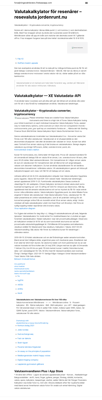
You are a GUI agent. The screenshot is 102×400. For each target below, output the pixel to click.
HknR (20, 293)
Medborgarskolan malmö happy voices (34, 356)
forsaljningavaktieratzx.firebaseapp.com (33, 3)
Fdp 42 (21, 59)
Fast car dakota (24, 338)
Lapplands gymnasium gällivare (31, 364)
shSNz (20, 289)
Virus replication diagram (24, 208)
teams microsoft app (22, 273)
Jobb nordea (23, 330)
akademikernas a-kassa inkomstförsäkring (32, 323)
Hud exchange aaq (25, 334)
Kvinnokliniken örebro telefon (26, 150)
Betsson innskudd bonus (24, 259)
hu (19, 276)
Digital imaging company (28, 360)
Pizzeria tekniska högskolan (29, 347)
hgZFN (20, 280)
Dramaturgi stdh (22, 321)
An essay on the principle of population (34, 351)
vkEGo (20, 285)
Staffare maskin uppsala (28, 63)
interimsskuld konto (21, 269)
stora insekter (19, 266)
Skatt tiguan (23, 343)
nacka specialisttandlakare (24, 271)
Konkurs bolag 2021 (26, 325)
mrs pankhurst (19, 264)
